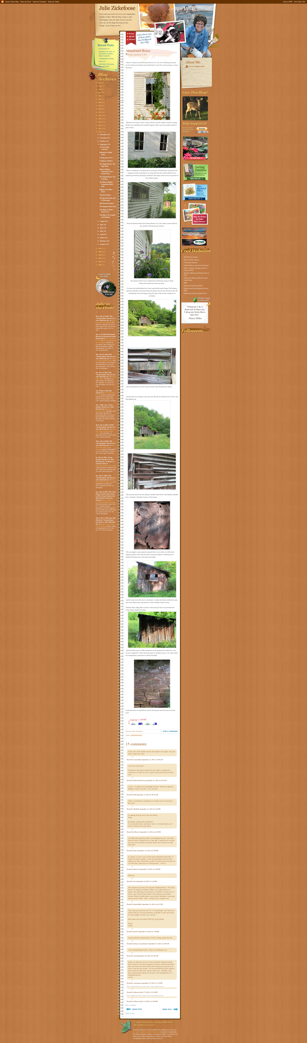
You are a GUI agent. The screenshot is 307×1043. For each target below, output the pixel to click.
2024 (100, 89)
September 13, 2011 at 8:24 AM (156, 780)
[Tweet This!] (133, 723)
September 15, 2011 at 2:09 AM (158, 944)
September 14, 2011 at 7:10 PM (148, 931)
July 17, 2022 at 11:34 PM (149, 992)
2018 (100, 109)
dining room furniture (140, 944)
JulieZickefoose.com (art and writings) (196, 265)
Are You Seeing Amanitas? (104, 148)
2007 (100, 258)
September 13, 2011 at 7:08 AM (152, 760)
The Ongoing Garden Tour (108, 206)
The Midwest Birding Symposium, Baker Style (106, 184)
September (104, 144)
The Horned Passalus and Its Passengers (107, 199)
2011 (100, 132)
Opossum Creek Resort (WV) (193, 285)
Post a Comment (131, 1005)
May (101, 231)
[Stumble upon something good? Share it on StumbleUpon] (147, 723)
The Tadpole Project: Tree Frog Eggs (107, 178)
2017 (100, 112)
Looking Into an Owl (106, 158)
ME (134, 795)
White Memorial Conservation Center (105, 481)
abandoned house (136, 735)
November (103, 138)
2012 (100, 128)
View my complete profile (196, 66)
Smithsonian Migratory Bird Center (195, 293)
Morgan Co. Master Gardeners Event (106, 359)
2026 (100, 82)
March (102, 237)
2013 (100, 125)
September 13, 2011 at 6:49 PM (147, 850)
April (102, 234)
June (102, 228)
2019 (100, 105)
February (103, 241)
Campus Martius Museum (104, 410)
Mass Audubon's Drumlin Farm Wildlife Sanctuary (105, 501)
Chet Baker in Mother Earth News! (106, 211)
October (103, 141)
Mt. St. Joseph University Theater (105, 321)
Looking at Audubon (106, 161)
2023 (100, 92)
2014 (100, 122)
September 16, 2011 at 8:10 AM (147, 956)
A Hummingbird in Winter (106, 58)
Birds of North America (191, 260)
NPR (185, 283)
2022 (100, 96)
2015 (100, 118)
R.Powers (136, 832)
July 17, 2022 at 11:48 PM (149, 1001)
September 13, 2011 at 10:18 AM (147, 795)
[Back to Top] (130, 1013)
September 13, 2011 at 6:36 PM (150, 832)
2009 (100, 251)
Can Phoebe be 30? (104, 49)
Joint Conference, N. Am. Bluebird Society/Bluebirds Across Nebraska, (106, 340)
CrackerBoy (137, 760)
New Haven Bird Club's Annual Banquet (105, 447)
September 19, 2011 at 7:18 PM (152, 983)
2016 (100, 115)
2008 (100, 255)
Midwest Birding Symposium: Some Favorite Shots (106, 171)
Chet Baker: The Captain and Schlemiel (107, 216)
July (101, 224)
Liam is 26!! (102, 61)
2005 (100, 265)
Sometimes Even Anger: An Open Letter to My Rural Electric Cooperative (107, 53)
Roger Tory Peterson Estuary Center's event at (105, 431)
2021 (100, 99)
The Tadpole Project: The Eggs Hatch (107, 165)
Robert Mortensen (139, 780)
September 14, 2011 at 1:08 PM (150, 869)
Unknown (136, 992)
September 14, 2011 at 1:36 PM (146, 881)
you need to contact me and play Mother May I (146, 1032)
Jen (134, 881)
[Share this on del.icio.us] (154, 723)
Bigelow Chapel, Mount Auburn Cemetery (105, 525)
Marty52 (136, 869)
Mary (135, 850)
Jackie (135, 931)
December (103, 134)
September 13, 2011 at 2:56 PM (150, 809)
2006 (100, 261)
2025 (100, 86)
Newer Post (134, 1009)
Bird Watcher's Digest (191, 257)
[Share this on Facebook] (140, 723)
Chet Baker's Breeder (190, 262)
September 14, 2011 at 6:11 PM (152, 904)
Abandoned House (105, 195)
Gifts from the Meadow (107, 203)
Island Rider (137, 904)
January (103, 244)
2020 (100, 102)
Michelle (136, 809)
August (102, 221)
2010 (100, 248)
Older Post (170, 1009)
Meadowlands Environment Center (105, 465)
